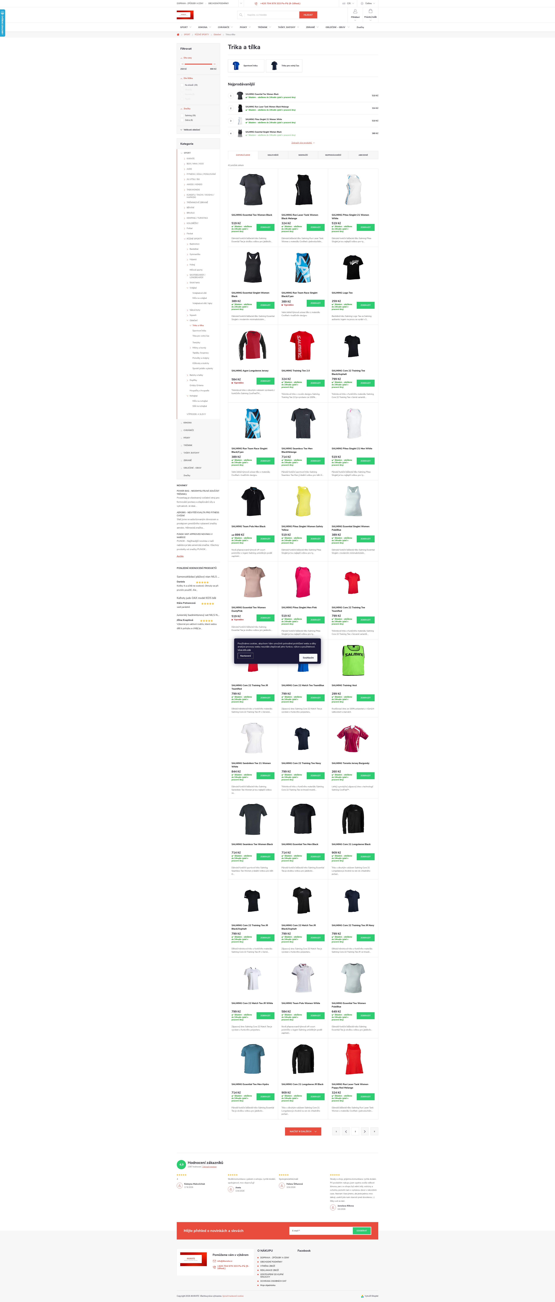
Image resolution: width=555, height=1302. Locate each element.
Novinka (189, 94)
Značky (187, 475)
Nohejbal (193, 395)
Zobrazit (265, 227)
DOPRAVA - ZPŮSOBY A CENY (190, 3)
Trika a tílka (198, 325)
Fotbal (189, 228)
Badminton (194, 244)
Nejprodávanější (333, 155)
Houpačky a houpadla (199, 390)
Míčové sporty (196, 270)
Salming (190, 115)
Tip (187, 99)
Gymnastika (195, 254)
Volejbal (193, 287)
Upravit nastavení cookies (233, 1296)
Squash (193, 315)
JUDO (189, 169)
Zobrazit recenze (209, 1167)
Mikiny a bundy (199, 347)
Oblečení (193, 320)
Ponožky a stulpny (201, 358)
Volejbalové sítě (199, 293)
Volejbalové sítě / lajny (202, 303)
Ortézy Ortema (196, 385)
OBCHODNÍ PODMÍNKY (218, 3)
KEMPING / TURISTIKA (197, 218)
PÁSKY (187, 437)
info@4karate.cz (224, 1261)
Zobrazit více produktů (302, 143)
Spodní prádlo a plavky (203, 368)
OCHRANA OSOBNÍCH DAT (273, 1281)
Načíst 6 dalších (301, 1131)
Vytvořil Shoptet (371, 1296)
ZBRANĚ (188, 460)
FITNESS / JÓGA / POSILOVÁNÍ (201, 174)
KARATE (191, 158)
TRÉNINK (188, 445)
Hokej (192, 264)
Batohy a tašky (196, 375)
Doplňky (193, 380)
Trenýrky (196, 342)
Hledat (308, 15)
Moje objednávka (267, 1285)
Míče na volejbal (200, 298)
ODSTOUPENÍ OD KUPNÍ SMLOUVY (271, 1275)
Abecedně (363, 155)
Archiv (180, 556)
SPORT (187, 153)
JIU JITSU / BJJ (193, 179)
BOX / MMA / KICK (195, 163)
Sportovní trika (199, 330)
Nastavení (245, 655)
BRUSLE (191, 212)
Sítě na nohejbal (200, 406)
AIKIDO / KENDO (194, 184)
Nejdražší (303, 155)
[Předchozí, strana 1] (346, 1131)
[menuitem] (186, 27)
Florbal (190, 233)
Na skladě (191, 85)
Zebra (188, 120)
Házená (193, 259)
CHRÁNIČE (189, 430)
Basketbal (194, 249)
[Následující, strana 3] (365, 1131)
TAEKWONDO (193, 189)
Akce (188, 89)
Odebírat (362, 1230)
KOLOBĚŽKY (192, 223)
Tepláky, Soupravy (201, 352)
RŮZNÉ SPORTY (194, 238)
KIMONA (188, 422)
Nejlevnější (273, 155)
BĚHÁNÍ (190, 207)
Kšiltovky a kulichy (201, 363)
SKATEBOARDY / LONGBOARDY (197, 276)
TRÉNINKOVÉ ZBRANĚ (197, 202)
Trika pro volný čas (201, 336)
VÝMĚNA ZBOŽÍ (267, 1266)
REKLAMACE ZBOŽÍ (269, 1270)
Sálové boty (195, 310)
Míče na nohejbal (200, 401)
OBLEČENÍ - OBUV (192, 468)
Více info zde (244, 649)
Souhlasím (308, 657)
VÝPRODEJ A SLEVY (196, 414)
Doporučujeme (243, 155)
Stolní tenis (195, 282)
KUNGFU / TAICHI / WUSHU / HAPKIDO (200, 196)
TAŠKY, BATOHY (191, 452)
